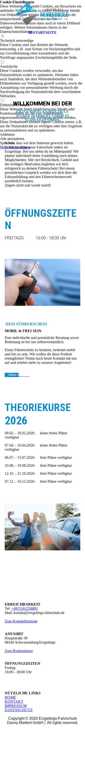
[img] (42, 14)
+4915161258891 (24, 608)
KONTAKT (14, 702)
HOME (10, 697)
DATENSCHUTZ (19, 710)
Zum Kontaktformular (21, 621)
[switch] (2, 62)
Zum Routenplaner (19, 651)
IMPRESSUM (16, 706)
